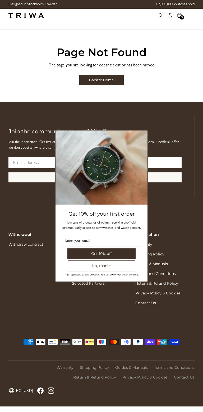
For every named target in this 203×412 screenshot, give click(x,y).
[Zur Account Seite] (170, 15)
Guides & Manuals (151, 263)
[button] (160, 15)
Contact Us (145, 302)
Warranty (65, 367)
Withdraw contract (25, 244)
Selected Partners (88, 283)
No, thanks (101, 265)
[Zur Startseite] (81, 15)
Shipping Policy (149, 254)
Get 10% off (101, 253)
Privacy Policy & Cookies (158, 293)
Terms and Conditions (155, 273)
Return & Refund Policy (156, 283)
